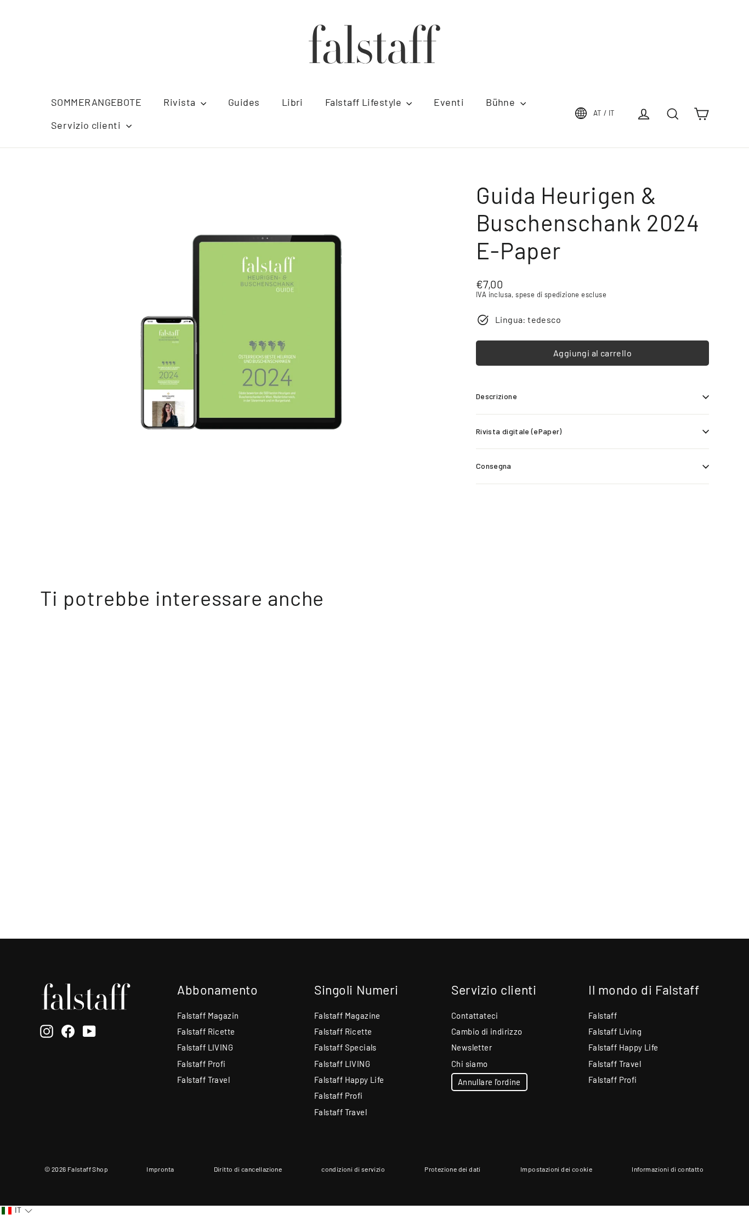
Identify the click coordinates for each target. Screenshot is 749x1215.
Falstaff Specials (345, 1047)
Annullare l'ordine (489, 1082)
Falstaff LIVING (205, 1047)
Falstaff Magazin (208, 1015)
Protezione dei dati (452, 1169)
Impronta (160, 1169)
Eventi (449, 102)
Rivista (180, 102)
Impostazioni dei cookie (556, 1169)
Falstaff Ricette (206, 1031)
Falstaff (602, 1015)
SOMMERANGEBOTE (96, 102)
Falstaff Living (615, 1031)
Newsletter (471, 1047)
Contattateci (474, 1015)
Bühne (502, 102)
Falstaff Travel (203, 1080)
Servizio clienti (87, 125)
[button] (17, 1210)
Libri (292, 102)
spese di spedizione (547, 294)
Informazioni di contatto (667, 1169)
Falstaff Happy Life (349, 1080)
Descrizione (496, 396)
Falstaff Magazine (347, 1015)
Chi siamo (469, 1064)
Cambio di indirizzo (487, 1031)
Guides (244, 102)
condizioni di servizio (353, 1169)
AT (604, 113)
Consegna (494, 465)
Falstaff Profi (201, 1064)
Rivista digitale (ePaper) (519, 431)
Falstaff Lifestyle (364, 102)
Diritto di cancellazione (248, 1169)
